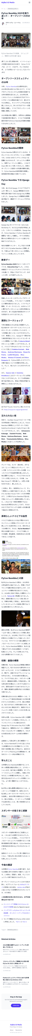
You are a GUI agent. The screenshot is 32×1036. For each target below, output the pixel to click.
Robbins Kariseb (18, 349)
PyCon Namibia (11, 86)
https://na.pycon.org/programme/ (16, 410)
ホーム (3, 8)
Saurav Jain (10, 373)
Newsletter (19, 1030)
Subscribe (16, 1005)
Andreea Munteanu (15, 352)
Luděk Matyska (13, 355)
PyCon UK (10, 596)
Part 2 (24, 922)
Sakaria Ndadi (24, 341)
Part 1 (18, 922)
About (11, 1030)
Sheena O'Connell (14, 357)
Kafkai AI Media (7, 2)
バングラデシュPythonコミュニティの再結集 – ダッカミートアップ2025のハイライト (17, 913)
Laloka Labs (21, 887)
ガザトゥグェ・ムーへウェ (13, 22)
